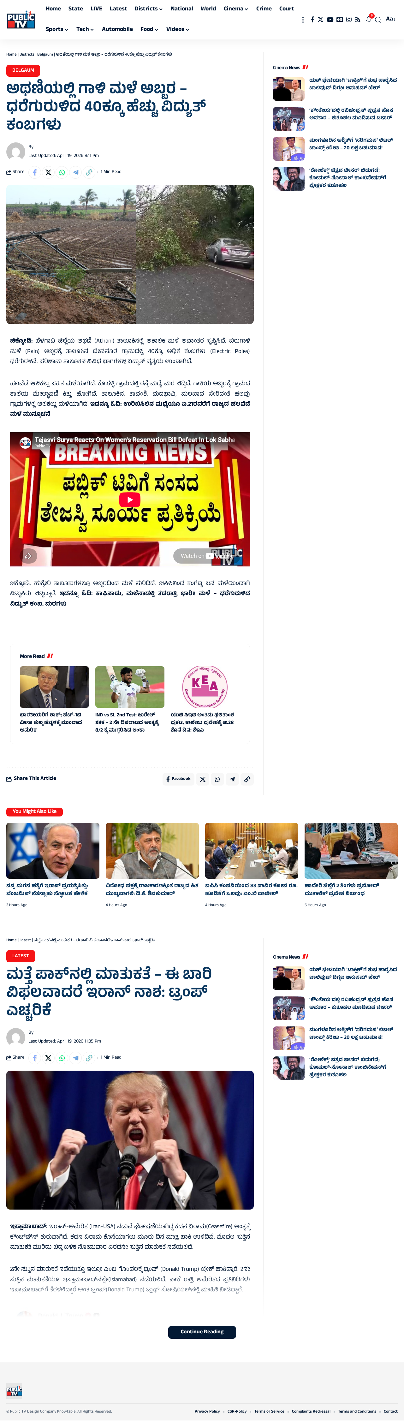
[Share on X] (48, 172)
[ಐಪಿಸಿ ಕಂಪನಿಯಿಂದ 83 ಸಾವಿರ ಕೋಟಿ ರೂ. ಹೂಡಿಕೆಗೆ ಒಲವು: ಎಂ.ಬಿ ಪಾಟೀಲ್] (251, 851)
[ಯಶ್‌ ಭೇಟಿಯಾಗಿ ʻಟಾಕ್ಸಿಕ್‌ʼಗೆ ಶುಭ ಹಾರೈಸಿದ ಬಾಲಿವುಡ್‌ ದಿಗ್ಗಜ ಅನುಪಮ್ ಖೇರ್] (289, 89)
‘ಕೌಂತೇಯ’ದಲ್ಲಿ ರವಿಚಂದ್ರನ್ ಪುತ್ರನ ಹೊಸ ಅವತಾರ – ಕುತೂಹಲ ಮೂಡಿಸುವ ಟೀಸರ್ (351, 115)
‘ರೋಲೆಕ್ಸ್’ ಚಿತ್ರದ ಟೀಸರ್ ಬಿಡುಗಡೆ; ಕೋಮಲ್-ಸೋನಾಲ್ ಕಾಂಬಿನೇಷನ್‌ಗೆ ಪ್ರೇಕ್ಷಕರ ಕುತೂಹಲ (347, 178)
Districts (27, 54)
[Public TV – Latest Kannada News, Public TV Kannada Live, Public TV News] (14, 1391)
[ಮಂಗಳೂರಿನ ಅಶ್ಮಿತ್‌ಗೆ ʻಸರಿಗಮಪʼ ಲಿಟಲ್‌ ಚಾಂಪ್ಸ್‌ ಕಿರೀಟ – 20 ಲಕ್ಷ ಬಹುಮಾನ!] (289, 149)
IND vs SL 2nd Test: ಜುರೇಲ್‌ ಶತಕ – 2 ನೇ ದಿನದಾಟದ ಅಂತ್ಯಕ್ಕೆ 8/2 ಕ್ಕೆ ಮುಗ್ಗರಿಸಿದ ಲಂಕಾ (126, 723)
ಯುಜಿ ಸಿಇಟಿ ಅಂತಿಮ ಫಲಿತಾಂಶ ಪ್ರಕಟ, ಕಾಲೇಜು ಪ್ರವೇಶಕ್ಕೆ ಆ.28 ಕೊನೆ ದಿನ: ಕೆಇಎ (202, 723)
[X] (320, 20)
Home (11, 54)
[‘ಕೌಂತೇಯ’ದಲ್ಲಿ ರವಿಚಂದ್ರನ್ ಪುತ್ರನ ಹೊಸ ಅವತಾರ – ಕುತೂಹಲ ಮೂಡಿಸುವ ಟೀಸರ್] (289, 119)
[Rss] (357, 20)
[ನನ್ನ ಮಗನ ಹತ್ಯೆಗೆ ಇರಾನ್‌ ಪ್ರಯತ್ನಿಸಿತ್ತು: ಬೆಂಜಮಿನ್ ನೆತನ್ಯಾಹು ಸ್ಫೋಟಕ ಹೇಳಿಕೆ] (52, 851)
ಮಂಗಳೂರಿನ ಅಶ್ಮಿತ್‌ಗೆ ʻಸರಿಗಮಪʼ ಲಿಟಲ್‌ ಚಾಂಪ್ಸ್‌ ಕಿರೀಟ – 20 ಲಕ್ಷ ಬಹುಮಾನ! (351, 144)
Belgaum (45, 54)
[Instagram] (349, 20)
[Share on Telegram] (75, 172)
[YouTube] (330, 20)
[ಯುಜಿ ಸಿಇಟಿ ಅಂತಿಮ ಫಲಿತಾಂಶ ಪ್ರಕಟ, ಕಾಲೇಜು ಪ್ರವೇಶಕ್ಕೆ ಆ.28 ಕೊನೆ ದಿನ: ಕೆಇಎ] (205, 687)
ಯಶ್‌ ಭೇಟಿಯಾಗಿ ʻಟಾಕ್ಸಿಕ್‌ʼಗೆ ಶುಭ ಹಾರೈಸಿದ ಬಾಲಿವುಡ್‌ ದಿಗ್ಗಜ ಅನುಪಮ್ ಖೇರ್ (353, 85)
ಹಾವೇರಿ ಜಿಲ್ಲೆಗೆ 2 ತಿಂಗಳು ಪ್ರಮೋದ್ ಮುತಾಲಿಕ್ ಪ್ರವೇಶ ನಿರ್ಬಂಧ (342, 890)
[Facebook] (312, 20)
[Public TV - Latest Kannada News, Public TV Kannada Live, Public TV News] (21, 19)
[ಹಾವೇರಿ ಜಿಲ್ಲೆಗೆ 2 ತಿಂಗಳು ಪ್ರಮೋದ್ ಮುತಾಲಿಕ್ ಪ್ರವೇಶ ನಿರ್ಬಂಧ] (351, 851)
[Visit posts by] (15, 151)
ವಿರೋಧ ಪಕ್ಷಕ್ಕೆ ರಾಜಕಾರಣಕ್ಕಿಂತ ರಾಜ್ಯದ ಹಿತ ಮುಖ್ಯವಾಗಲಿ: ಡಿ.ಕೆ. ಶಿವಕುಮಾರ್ (152, 890)
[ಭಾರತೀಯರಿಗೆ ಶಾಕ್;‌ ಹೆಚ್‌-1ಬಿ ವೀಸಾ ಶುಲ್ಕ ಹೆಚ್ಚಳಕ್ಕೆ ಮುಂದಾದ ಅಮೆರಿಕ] (54, 687)
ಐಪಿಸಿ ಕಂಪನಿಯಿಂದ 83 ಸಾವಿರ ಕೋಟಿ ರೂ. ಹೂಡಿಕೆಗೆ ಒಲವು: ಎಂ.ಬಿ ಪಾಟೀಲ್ (251, 890)
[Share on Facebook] (34, 172)
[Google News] (340, 20)
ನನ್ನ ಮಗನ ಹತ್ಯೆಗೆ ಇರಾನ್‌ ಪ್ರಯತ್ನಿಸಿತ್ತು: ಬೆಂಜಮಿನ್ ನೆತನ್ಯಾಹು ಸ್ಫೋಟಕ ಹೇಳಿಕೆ (47, 890)
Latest (25, 940)
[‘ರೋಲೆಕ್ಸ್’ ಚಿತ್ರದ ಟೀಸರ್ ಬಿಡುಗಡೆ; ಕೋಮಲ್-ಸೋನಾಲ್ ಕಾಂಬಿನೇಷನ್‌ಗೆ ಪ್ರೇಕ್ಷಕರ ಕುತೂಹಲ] (289, 179)
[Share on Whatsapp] (62, 172)
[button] (303, 19)
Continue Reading (202, 1332)
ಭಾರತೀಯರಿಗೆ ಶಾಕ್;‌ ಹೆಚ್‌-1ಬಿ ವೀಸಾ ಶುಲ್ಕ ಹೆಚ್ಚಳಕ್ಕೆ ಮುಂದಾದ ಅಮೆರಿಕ (51, 723)
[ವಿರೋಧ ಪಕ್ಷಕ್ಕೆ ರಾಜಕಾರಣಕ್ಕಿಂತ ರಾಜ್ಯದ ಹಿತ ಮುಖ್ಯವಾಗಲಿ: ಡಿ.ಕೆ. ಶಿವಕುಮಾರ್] (152, 851)
